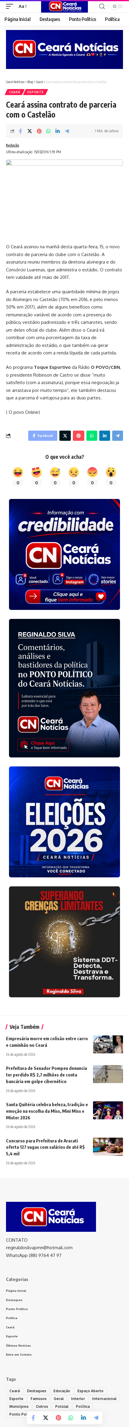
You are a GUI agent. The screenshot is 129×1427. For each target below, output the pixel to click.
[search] (102, 6)
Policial (62, 1406)
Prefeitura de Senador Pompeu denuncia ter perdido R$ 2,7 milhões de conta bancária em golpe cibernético (46, 1074)
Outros (42, 1406)
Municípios (18, 1406)
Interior (78, 1398)
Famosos (38, 1398)
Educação (61, 1391)
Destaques (36, 1391)
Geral (59, 1398)
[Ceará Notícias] (64, 6)
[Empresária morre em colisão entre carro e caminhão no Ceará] (108, 1044)
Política (83, 1406)
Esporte (35, 92)
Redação (12, 145)
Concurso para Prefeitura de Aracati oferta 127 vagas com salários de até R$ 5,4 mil (45, 1147)
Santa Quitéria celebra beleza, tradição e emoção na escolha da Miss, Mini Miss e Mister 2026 (47, 1111)
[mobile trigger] (11, 6)
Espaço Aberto (90, 1391)
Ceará (14, 92)
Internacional (104, 1398)
